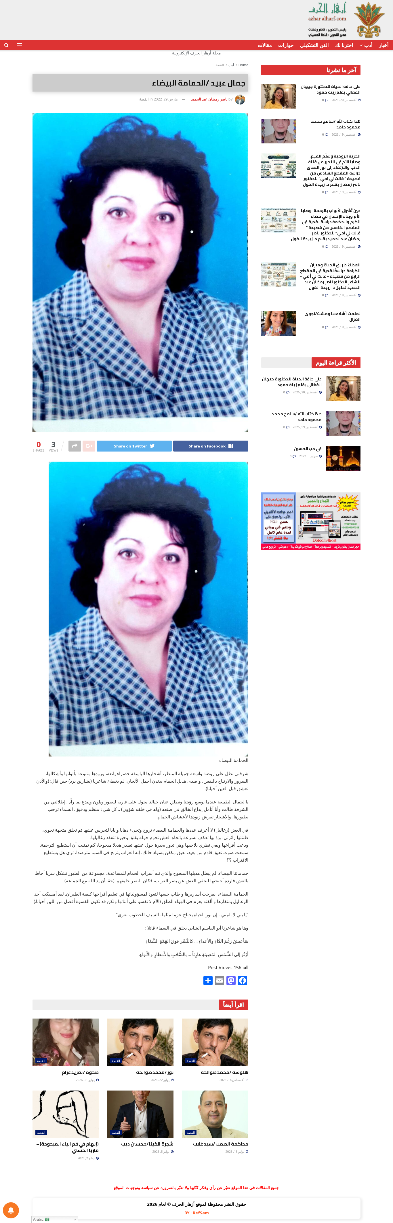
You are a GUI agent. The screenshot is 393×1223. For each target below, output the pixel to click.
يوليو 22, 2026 (160, 1080)
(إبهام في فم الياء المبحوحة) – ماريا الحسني (67, 1146)
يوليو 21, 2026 (86, 1080)
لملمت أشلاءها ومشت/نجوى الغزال (332, 316)
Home (243, 64)
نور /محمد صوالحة (154, 1072)
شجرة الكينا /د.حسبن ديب (147, 1143)
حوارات (286, 45)
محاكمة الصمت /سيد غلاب (220, 1143)
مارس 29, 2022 (166, 99)
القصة (219, 64)
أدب (368, 45)
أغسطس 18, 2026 (344, 327)
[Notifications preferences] (11, 1210)
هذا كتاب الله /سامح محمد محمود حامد (335, 124)
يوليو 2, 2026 (86, 1158)
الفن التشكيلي (314, 45)
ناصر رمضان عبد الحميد (209, 99)
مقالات (265, 45)
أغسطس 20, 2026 (344, 100)
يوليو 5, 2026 (161, 1151)
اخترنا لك (344, 45)
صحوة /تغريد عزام (80, 1072)
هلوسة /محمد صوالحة (224, 1072)
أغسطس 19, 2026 (344, 134)
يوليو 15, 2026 (235, 1151)
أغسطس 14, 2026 (232, 1080)
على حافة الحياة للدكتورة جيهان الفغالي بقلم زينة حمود (330, 89)
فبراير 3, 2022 (308, 456)
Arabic (39, 1219)
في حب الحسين (308, 448)
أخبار (384, 45)
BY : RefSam (196, 1213)
